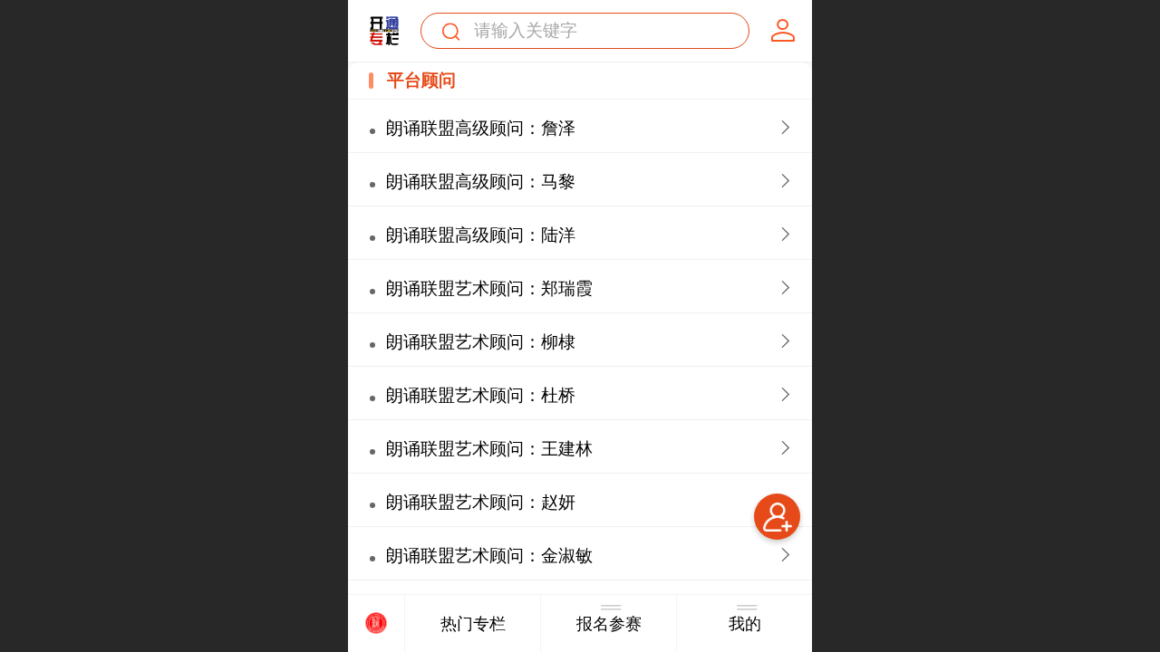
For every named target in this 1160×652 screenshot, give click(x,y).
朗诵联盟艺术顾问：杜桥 (480, 395)
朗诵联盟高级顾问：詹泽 (480, 128)
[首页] (376, 623)
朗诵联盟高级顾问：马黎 (480, 181)
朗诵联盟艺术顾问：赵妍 (480, 502)
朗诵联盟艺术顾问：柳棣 (480, 341)
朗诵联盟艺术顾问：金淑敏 (489, 555)
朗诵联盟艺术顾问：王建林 (489, 448)
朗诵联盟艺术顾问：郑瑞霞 (489, 288)
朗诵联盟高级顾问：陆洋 (480, 234)
